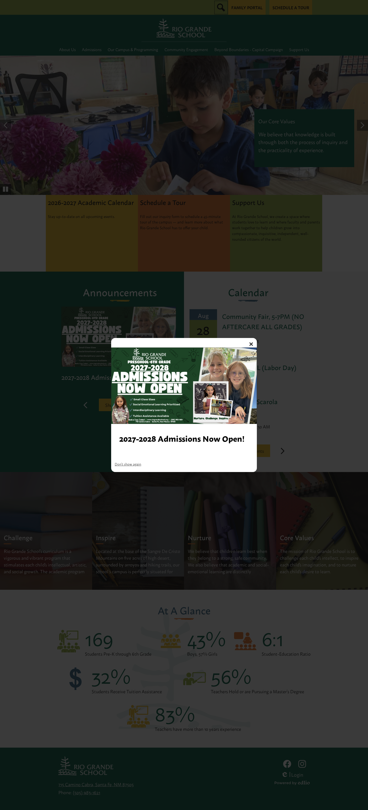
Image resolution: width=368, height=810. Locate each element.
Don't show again (128, 464)
